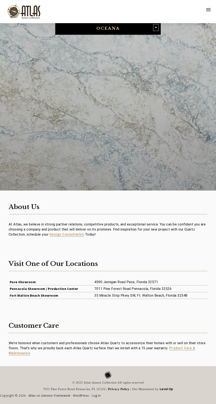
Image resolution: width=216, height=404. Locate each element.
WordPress (81, 395)
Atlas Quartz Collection (22, 10)
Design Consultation (67, 234)
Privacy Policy (119, 389)
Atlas (32, 395)
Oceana (108, 28)
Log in (96, 395)
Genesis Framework (55, 395)
